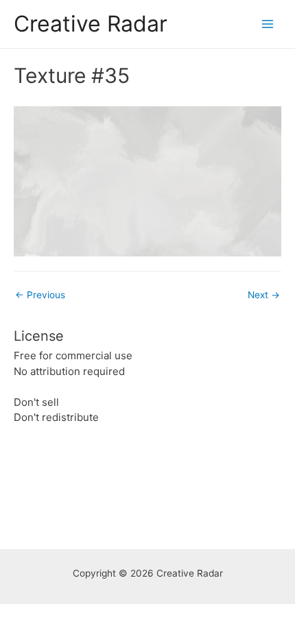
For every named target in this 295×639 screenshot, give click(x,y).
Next (264, 294)
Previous (40, 294)
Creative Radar (90, 23)
